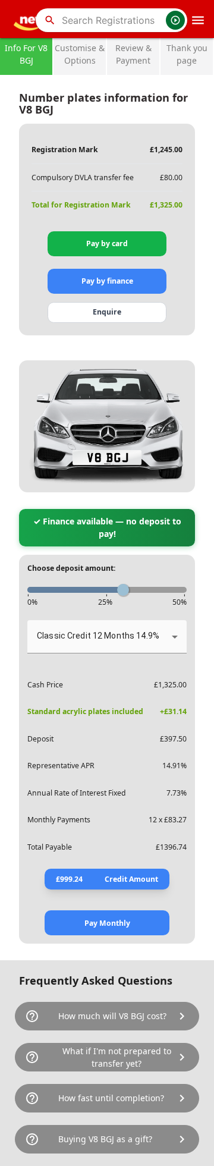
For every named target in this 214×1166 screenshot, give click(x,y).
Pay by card (107, 243)
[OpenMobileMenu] (198, 20)
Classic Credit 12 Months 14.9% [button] (98, 635)
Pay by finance (107, 281)
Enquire (107, 312)
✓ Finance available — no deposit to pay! (107, 527)
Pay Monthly (107, 923)
